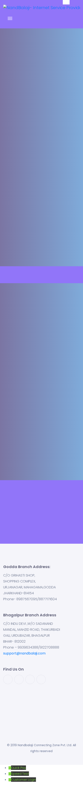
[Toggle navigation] (10, 20)
